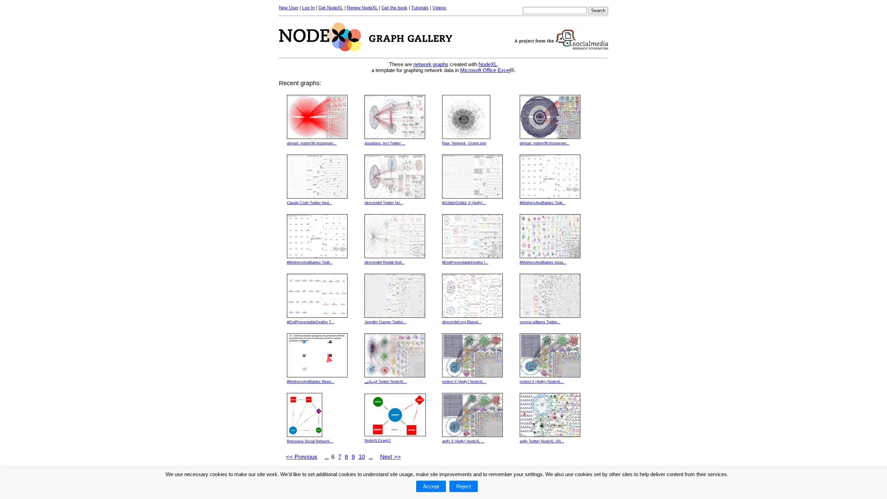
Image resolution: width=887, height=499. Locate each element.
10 (362, 457)
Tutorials (420, 7)
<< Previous (301, 457)
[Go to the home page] (365, 49)
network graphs (430, 64)
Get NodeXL (330, 7)
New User (288, 7)
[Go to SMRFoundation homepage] (561, 48)
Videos (439, 7)
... (327, 457)
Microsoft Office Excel (485, 70)
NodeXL (487, 64)
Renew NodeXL (362, 7)
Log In (308, 7)
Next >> (390, 457)
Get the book (394, 7)
